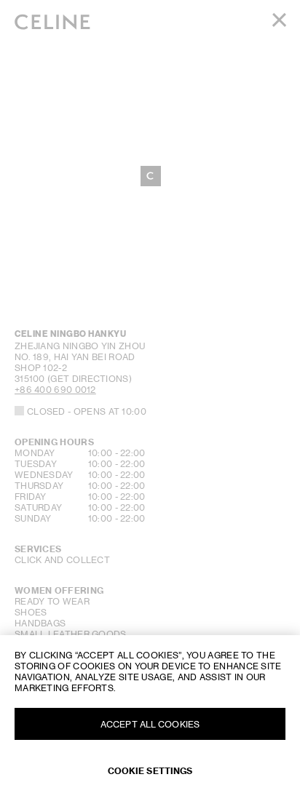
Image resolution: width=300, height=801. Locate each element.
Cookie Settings (150, 770)
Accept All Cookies (150, 724)
